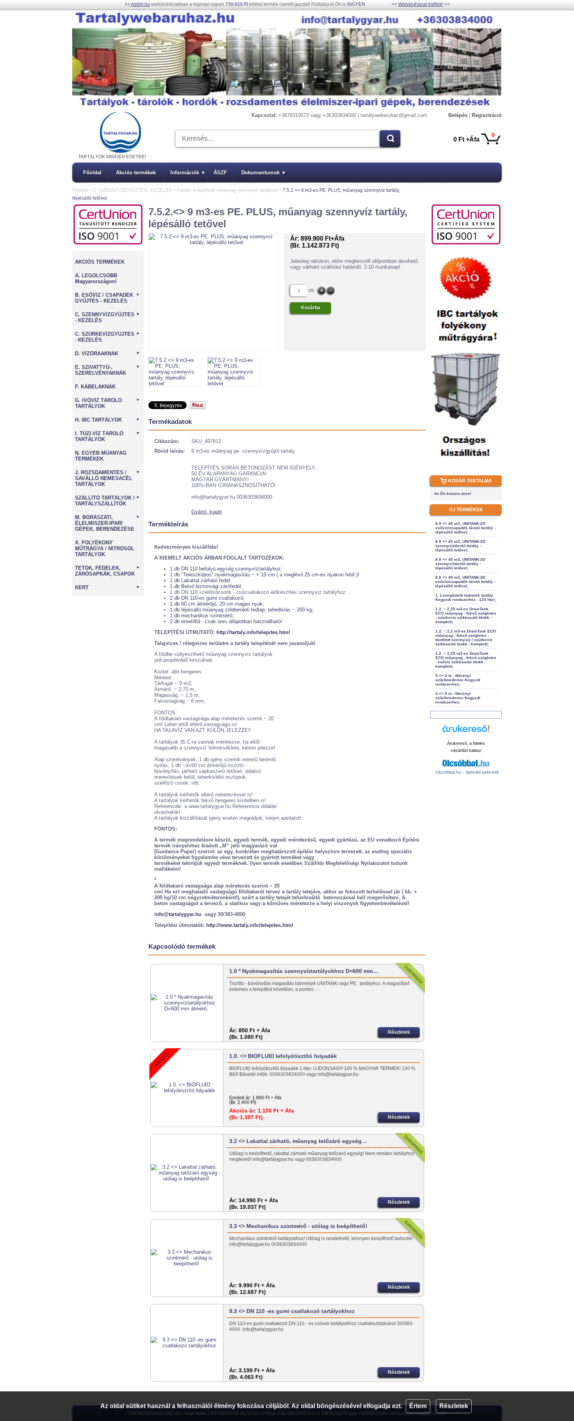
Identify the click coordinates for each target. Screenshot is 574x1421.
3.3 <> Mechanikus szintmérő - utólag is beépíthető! (298, 1226)
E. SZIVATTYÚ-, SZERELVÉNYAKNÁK (107, 370)
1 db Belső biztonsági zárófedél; (206, 586)
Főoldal (92, 172)
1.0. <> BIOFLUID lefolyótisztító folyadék (283, 1056)
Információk (187, 172)
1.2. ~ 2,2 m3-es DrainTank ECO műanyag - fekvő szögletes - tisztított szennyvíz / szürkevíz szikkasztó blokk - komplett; (465, 637)
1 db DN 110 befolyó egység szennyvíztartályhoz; (226, 569)
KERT (107, 587)
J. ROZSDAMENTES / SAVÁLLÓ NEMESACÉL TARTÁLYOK (107, 478)
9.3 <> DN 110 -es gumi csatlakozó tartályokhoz (292, 1311)
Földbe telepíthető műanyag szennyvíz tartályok (227, 190)
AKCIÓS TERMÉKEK (100, 262)
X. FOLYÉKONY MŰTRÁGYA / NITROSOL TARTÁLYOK (104, 548)
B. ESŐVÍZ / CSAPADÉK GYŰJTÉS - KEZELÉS (107, 298)
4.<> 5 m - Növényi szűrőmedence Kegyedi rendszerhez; (457, 697)
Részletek (453, 1406)
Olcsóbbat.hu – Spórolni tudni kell (466, 772)
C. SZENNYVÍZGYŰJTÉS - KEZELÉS (132, 190)
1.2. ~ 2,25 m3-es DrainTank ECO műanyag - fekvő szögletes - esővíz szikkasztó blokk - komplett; (465, 659)
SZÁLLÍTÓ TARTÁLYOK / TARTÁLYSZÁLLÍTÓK (107, 501)
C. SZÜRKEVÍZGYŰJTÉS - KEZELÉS (107, 337)
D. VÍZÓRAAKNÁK (107, 353)
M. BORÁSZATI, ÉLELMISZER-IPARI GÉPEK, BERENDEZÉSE (107, 523)
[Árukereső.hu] (465, 732)
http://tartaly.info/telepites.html (253, 632)
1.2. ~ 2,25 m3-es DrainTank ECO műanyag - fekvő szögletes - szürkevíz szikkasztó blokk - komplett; (465, 615)
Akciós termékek (136, 172)
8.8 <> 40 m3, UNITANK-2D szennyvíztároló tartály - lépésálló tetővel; (460, 563)
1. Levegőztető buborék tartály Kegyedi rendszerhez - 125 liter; (465, 597)
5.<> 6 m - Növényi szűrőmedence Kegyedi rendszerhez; (457, 679)
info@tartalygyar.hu (177, 914)
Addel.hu (140, 4)
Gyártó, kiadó (206, 512)
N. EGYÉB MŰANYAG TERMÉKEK (101, 456)
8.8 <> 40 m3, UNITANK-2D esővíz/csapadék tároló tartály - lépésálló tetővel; (465, 581)
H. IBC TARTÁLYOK (107, 420)
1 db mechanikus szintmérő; (202, 615)
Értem (418, 1406)
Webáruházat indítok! (420, 4)
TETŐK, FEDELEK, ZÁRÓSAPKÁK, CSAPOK (107, 571)
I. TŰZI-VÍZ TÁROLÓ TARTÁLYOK (107, 436)
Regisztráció (487, 115)
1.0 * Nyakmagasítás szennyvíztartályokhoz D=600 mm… (303, 971)
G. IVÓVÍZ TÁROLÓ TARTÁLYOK (107, 403)
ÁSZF (220, 172)
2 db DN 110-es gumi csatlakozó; (207, 598)
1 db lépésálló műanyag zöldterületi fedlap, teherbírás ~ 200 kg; (242, 610)
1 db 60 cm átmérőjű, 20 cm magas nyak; (217, 604)
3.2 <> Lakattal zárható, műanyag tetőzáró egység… (298, 1141)
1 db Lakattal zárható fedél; (201, 580)
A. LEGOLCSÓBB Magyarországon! (96, 278)
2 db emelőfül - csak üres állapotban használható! (226, 621)
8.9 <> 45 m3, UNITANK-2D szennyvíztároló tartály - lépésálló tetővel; (460, 545)
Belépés (457, 115)
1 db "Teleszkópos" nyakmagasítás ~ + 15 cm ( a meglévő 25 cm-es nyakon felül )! (264, 575)
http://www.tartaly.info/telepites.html (249, 925)
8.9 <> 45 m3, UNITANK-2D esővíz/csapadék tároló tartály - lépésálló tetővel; (465, 527)
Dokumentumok (263, 172)
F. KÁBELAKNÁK (95, 387)
